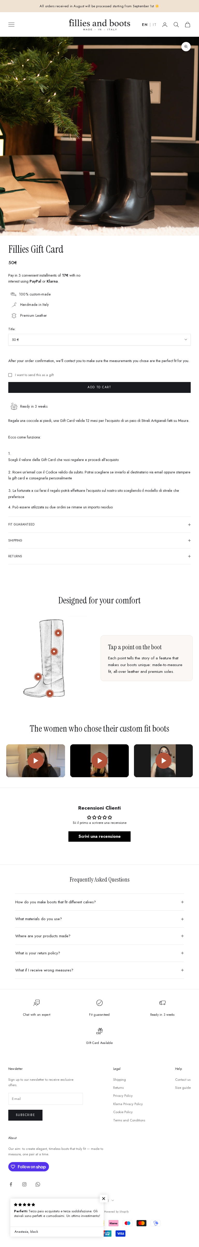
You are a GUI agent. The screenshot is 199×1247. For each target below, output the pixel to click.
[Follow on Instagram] (24, 1184)
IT (155, 25)
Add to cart (99, 387)
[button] (104, 1198)
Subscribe (25, 1115)
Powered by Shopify (116, 1211)
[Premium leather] (54, 651)
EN (145, 25)
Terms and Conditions (129, 1120)
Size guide (183, 1087)
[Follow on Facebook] (10, 1184)
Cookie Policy (123, 1111)
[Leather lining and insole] (38, 677)
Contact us (182, 1079)
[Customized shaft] (58, 633)
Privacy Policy (123, 1095)
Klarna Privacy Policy (128, 1103)
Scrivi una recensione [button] (100, 836)
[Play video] (35, 760)
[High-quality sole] (50, 693)
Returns (118, 1087)
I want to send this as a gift (34, 374)
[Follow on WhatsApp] (37, 1184)
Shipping (119, 1079)
